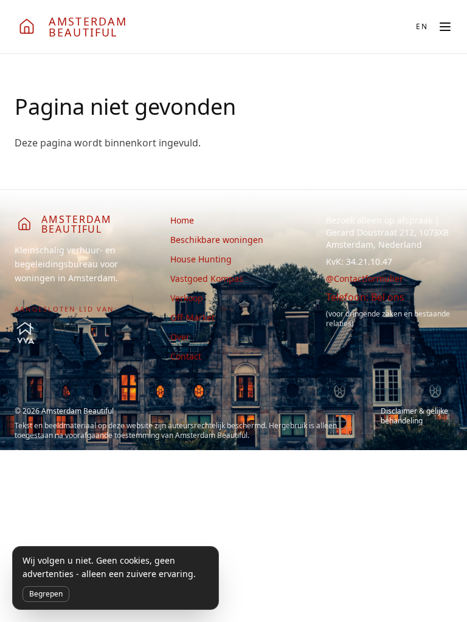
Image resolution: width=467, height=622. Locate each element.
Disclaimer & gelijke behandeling (414, 416)
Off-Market (192, 317)
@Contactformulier (364, 278)
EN (422, 27)
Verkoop (186, 298)
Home (182, 220)
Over (180, 337)
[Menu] (445, 26)
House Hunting (201, 259)
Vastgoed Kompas (206, 278)
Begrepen (46, 594)
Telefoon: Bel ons (365, 297)
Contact (185, 356)
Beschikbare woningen (216, 239)
